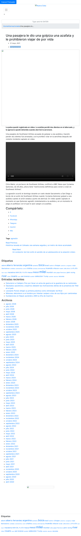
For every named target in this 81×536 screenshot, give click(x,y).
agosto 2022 (11, 426)
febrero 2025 (11, 350)
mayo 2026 (10, 311)
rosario (14, 276)
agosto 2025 (11, 334)
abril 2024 (10, 375)
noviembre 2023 (12, 388)
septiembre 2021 (12, 454)
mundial (50, 272)
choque (57, 265)
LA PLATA (74, 268)
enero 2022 (10, 444)
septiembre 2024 (13, 362)
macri (5, 272)
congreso (69, 265)
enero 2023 (10, 413)
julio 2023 (10, 398)
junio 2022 (10, 431)
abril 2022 (10, 436)
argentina (27, 265)
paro (68, 272)
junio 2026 (10, 309)
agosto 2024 (11, 365)
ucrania (51, 276)
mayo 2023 (10, 403)
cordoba (12, 268)
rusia (19, 276)
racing (73, 272)
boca (41, 265)
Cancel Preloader (8, 2)
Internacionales (14, 26)
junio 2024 (10, 370)
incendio (49, 268)
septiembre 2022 (13, 423)
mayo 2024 (10, 372)
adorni (4, 265)
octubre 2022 (11, 421)
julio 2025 (10, 337)
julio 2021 (10, 459)
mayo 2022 (10, 434)
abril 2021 (10, 467)
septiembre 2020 (13, 474)
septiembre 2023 (13, 393)
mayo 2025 (10, 342)
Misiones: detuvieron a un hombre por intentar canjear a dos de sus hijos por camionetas (41, 293)
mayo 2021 (10, 464)
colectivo (63, 265)
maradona (11, 272)
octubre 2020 (11, 472)
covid (24, 268)
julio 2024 (10, 367)
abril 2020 (10, 482)
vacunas (61, 276)
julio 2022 (10, 428)
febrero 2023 (11, 411)
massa (30, 272)
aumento (35, 265)
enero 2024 (10, 383)
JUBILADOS (66, 268)
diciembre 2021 (12, 446)
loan (3, 272)
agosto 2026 (11, 304)
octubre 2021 (11, 451)
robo (8, 276)
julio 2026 (10, 306)
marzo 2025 (11, 347)
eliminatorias (41, 268)
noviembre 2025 (12, 327)
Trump (45, 276)
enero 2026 (10, 322)
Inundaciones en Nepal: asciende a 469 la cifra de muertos (29, 296)
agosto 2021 (11, 456)
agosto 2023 (11, 395)
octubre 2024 (11, 360)
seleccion (39, 276)
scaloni (32, 276)
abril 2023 (10, 406)
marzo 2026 (11, 317)
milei (42, 272)
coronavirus (19, 268)
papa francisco (61, 272)
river (4, 276)
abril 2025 (10, 345)
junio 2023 (10, 400)
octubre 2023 (11, 390)
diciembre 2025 (12, 324)
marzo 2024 (11, 378)
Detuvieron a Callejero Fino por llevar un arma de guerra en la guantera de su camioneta (41, 283)
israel (61, 268)
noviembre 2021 (12, 449)
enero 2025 (10, 352)
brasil (47, 265)
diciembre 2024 (12, 355)
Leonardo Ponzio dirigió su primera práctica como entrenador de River (34, 291)
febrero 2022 (11, 441)
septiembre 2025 (13, 332)
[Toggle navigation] (6, 10)
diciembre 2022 (12, 416)
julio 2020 (10, 479)
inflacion (56, 268)
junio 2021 (10, 461)
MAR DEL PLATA (21, 272)
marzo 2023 (11, 408)
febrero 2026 (11, 319)
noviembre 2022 (12, 418)
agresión (14, 238)
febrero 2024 (11, 380)
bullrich (52, 265)
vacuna (56, 276)
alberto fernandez (15, 265)
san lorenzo (25, 276)
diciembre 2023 (12, 385)
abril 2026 (10, 314)
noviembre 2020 (12, 469)
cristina (29, 268)
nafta (54, 272)
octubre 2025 (11, 329)
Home (5, 26)
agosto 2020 (11, 477)
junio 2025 (10, 339)
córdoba (35, 268)
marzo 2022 (11, 439)
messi (36, 272)
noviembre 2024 (12, 357)
